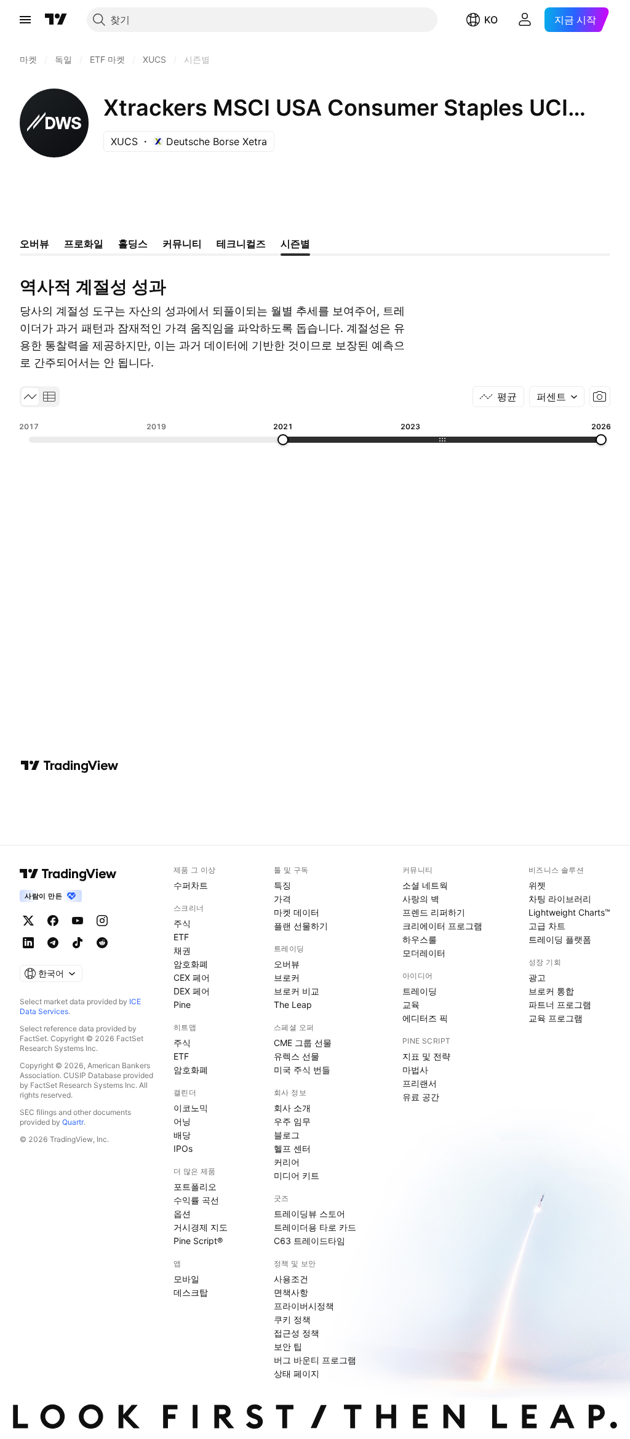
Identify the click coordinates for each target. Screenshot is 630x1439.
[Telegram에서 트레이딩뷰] (53, 942)
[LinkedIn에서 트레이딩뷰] (28, 942)
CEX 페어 (191, 977)
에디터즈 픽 (425, 1018)
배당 (182, 1135)
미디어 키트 (296, 1175)
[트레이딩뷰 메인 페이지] (56, 19)
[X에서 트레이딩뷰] (28, 920)
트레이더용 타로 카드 (315, 1227)
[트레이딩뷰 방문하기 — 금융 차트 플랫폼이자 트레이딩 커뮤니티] (69, 765)
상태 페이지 (296, 1373)
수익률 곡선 (196, 1200)
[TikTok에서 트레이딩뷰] (77, 942)
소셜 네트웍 (425, 885)
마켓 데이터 (296, 912)
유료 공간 (420, 1097)
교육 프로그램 (555, 1018)
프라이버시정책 (304, 1306)
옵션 (182, 1213)
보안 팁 (288, 1346)
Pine (182, 1004)
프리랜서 (419, 1083)
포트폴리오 (195, 1186)
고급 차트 (546, 926)
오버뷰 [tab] (34, 243)
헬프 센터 (292, 1148)
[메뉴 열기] (25, 19)
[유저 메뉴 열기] (524, 19)
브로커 (287, 977)
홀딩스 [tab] (133, 243)
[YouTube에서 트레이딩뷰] (77, 920)
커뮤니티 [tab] (182, 243)
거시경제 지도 (200, 1227)
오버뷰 (287, 964)
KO (491, 20)
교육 (411, 1004)
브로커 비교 (296, 991)
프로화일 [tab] (83, 243)
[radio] (30, 396)
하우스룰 (419, 939)
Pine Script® (198, 1240)
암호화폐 (190, 964)
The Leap (293, 1004)
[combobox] (556, 396)
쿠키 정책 (292, 1319)
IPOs (183, 1148)
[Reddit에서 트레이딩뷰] (102, 942)
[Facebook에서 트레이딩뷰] (53, 920)
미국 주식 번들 (302, 1069)
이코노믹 (190, 1108)
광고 (537, 977)
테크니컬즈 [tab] (241, 243)
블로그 (287, 1135)
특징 (282, 885)
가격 (282, 899)
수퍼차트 (190, 885)
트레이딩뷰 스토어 (309, 1213)
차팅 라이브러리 (559, 899)
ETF (181, 937)
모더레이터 (423, 953)
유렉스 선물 (296, 1056)
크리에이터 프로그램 (442, 926)
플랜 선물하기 (301, 926)
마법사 (415, 1069)
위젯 (537, 885)
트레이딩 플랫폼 (559, 939)
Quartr (73, 1122)
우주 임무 (292, 1121)
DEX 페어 (191, 991)
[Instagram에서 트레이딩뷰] (102, 920)
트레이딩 (419, 991)
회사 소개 (292, 1108)
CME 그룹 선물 (303, 1042)
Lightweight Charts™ (569, 912)
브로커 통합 (551, 991)
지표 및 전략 (426, 1056)
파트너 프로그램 (559, 1004)
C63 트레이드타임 (309, 1240)
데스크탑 (190, 1292)
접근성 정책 (296, 1333)
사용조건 (291, 1279)
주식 (182, 923)
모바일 (186, 1279)
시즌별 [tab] (295, 243)
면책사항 (291, 1292)
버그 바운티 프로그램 (315, 1360)
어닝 (182, 1121)
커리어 (287, 1162)
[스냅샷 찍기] (599, 396)
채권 (182, 950)
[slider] (283, 439)
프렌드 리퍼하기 (433, 912)
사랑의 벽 (420, 899)
